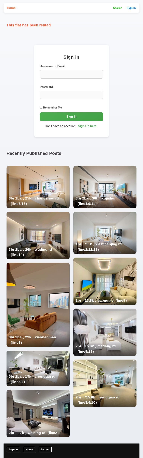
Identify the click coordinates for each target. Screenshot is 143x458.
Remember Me (52, 107)
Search (117, 7)
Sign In (131, 7)
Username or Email (52, 66)
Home (11, 8)
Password (46, 86)
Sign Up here (87, 126)
